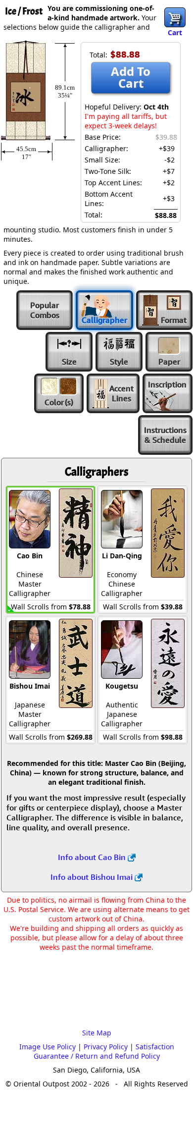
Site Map (96, 1032)
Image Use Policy (47, 1046)
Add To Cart (130, 77)
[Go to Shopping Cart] (175, 17)
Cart (175, 32)
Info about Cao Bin (93, 857)
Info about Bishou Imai (92, 877)
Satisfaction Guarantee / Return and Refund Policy (104, 1051)
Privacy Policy (106, 1046)
